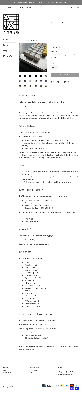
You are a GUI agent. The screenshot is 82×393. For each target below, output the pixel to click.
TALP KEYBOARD (31, 221)
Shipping (63, 55)
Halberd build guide (31, 240)
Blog (9, 51)
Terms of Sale (34, 367)
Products (6, 45)
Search (5, 367)
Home (5, 40)
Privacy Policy (34, 370)
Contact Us (7, 373)
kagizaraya (17, 387)
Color (52, 63)
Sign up (28, 7)
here (27, 179)
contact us (45, 244)
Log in (21, 7)
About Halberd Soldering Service (35, 314)
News (5, 370)
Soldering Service (37, 115)
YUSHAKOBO (29, 219)
